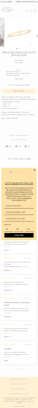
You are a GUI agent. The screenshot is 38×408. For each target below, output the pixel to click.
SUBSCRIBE (19, 235)
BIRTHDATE (7, 224)
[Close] (34, 170)
